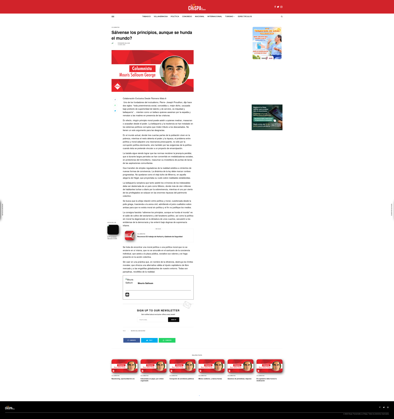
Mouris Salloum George (138, 330)
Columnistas (116, 27)
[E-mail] (127, 295)
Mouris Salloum (125, 43)
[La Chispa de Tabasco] (197, 6)
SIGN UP (173, 320)
